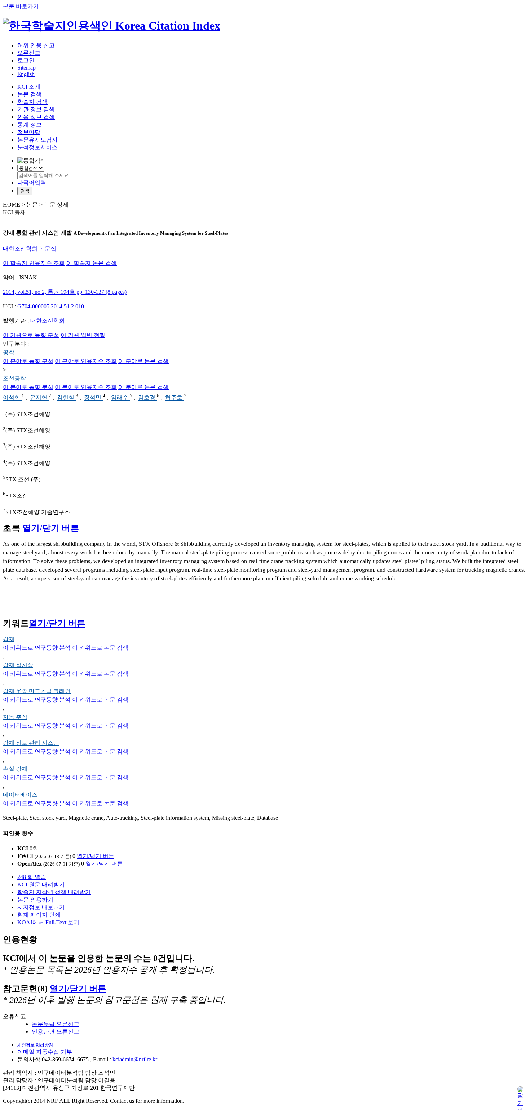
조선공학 (14, 378)
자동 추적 (15, 717)
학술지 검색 (32, 102)
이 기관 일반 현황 (83, 335)
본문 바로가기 (21, 6)
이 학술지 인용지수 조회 (34, 263)
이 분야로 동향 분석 (28, 361)
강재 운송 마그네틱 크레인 (37, 691)
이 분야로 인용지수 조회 (86, 361)
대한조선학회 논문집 (29, 249)
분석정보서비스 (37, 147)
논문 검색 (29, 94)
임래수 (120, 398)
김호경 (147, 398)
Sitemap (26, 68)
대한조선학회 (47, 321)
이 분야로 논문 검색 (143, 361)
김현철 (66, 398)
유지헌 (39, 398)
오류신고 (28, 53)
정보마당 (28, 132)
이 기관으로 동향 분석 (31, 335)
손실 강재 (15, 769)
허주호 (174, 398)
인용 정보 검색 (36, 117)
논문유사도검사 (37, 140)
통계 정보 (29, 124)
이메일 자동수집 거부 (44, 1052)
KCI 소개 (28, 87)
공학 (8, 352)
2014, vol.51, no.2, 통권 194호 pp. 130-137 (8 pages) (65, 292)
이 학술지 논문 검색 (91, 263)
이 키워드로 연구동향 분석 (37, 648)
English (26, 74)
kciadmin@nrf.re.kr (134, 1059)
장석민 (93, 398)
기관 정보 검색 (36, 109)
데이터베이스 (20, 795)
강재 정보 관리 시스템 (31, 743)
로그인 (26, 60)
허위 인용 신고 (36, 45)
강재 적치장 (18, 665)
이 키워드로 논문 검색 (100, 648)
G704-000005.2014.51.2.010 (50, 306)
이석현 (12, 398)
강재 (8, 639)
